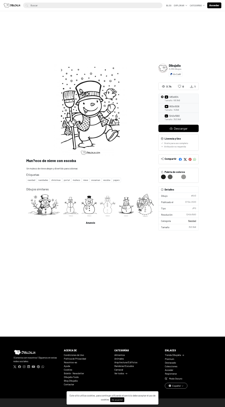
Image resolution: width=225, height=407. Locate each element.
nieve (85, 180)
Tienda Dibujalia (173, 354)
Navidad (192, 220)
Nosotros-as (70, 362)
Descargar (180, 128)
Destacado (170, 362)
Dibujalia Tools (71, 376)
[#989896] (183, 177)
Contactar (69, 384)
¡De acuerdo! (117, 399)
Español (176, 385)
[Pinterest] (190, 159)
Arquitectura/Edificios (125, 362)
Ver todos (119, 373)
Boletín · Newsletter (74, 373)
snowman (95, 180)
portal (67, 180)
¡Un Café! (176, 74)
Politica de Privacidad (75, 358)
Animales (119, 358)
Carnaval (118, 369)
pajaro (116, 180)
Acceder (169, 369)
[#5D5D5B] (170, 177)
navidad (31, 180)
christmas (56, 180)
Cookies (68, 369)
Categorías (196, 5)
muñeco (76, 180)
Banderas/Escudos (124, 365)
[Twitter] (185, 159)
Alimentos (119, 354)
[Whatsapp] (194, 159)
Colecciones (171, 366)
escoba (106, 180)
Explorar (179, 5)
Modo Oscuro (175, 378)
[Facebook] (180, 159)
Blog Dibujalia (71, 380)
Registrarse (171, 373)
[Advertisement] (112, 40)
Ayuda (67, 365)
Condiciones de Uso (74, 354)
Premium (169, 358)
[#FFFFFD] (176, 177)
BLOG (168, 5)
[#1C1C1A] (163, 177)
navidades (43, 180)
